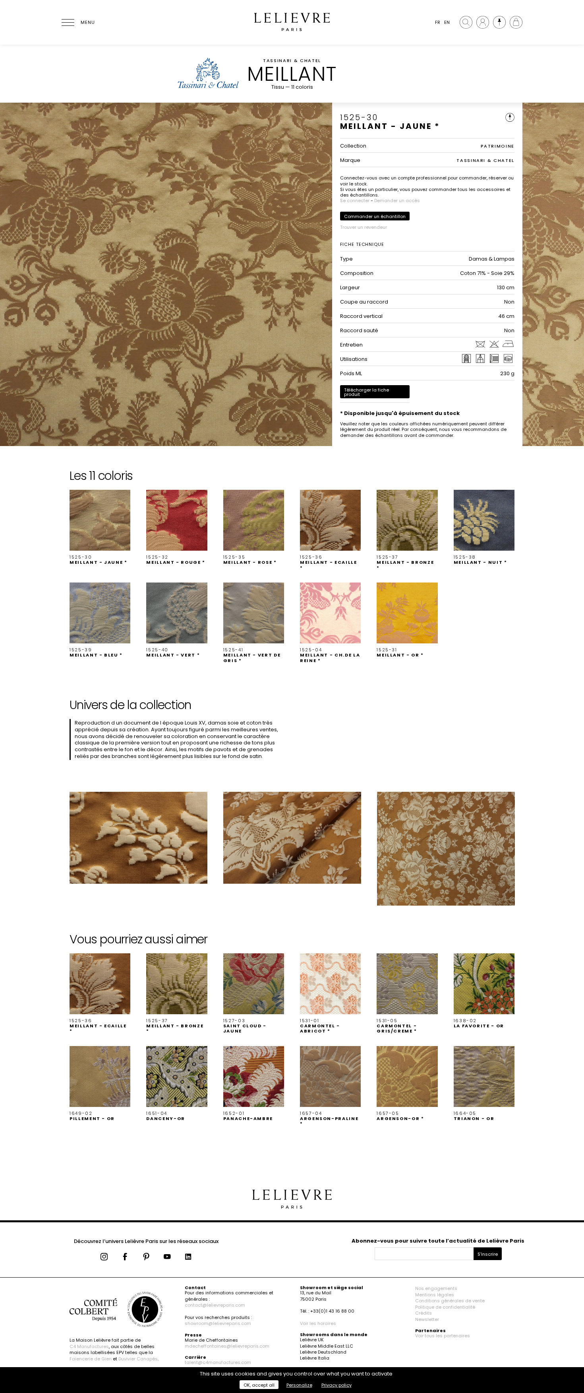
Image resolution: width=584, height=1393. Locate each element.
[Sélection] (499, 22)
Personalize (299, 1385)
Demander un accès (397, 200)
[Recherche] (466, 22)
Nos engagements (436, 1288)
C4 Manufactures (89, 1346)
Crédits (423, 1313)
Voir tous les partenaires (442, 1336)
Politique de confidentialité (445, 1307)
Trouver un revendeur (363, 227)
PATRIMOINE (498, 146)
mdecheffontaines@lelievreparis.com (227, 1346)
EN (447, 22)
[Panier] (516, 22)
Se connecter (354, 200)
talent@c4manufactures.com (218, 1362)
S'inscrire (488, 1254)
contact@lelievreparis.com (215, 1305)
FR (437, 22)
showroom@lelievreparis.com (218, 1323)
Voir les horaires (318, 1323)
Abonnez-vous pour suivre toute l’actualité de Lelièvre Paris (438, 1240)
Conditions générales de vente (450, 1301)
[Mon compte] (482, 22)
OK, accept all (259, 1385)
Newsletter (427, 1319)
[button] (100, 527)
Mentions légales (434, 1295)
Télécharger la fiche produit (366, 392)
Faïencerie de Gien (91, 1359)
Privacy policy (336, 1385)
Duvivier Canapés (138, 1359)
